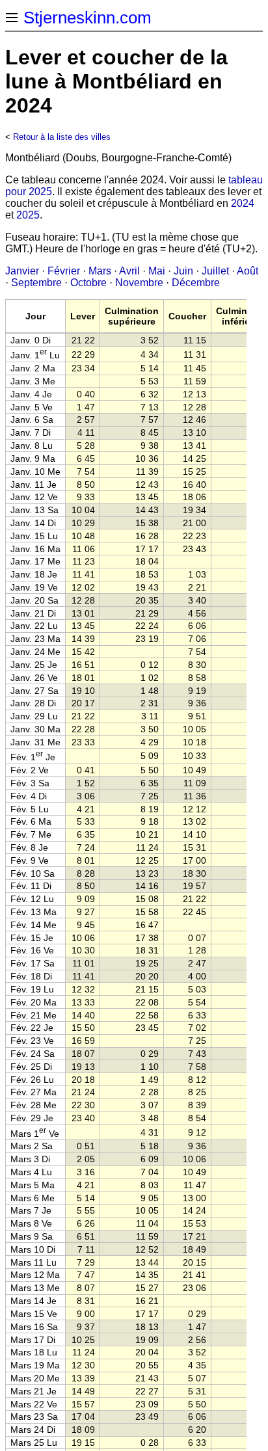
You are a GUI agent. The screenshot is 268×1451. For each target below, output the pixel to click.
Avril (129, 270)
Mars (99, 270)
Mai (156, 270)
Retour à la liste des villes (62, 137)
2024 (242, 203)
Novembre (139, 282)
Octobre (88, 282)
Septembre (36, 282)
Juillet (215, 270)
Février (63, 270)
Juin (183, 270)
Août (247, 270)
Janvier (22, 270)
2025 (28, 214)
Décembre (196, 282)
